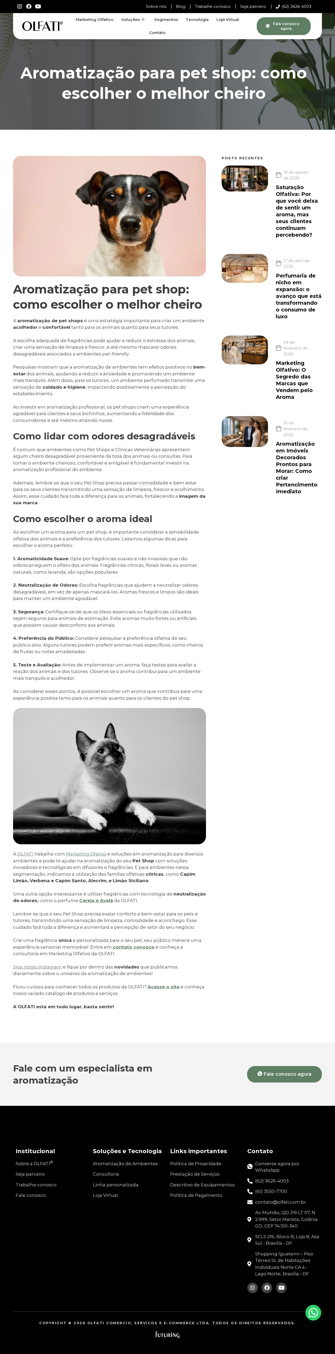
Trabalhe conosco (213, 6)
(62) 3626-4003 (296, 6)
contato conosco (133, 947)
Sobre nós (156, 6)
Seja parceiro (253, 6)
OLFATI (25, 854)
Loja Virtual (227, 19)
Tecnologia (197, 19)
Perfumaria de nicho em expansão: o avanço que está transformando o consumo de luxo (299, 296)
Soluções (130, 19)
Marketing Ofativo (86, 854)
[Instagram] (19, 6)
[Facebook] (28, 6)
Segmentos (166, 19)
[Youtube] (38, 6)
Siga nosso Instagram (37, 967)
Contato (157, 32)
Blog (180, 6)
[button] (313, 1313)
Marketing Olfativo (94, 19)
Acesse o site (164, 986)
